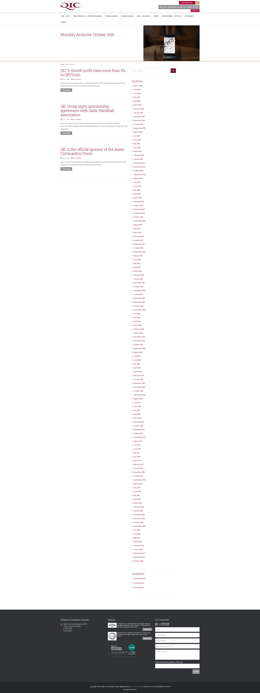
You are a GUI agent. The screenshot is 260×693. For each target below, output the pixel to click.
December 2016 (139, 472)
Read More (147, 629)
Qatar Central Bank (135, 686)
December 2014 (139, 553)
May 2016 (137, 495)
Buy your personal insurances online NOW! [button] (179, 7)
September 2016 (140, 480)
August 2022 (138, 256)
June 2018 (137, 406)
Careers (194, 10)
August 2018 (138, 399)
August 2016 (138, 484)
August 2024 (138, 178)
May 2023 (137, 229)
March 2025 (138, 151)
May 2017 (137, 453)
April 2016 (137, 499)
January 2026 (138, 113)
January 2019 (138, 379)
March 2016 (138, 503)
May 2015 (137, 538)
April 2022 (137, 267)
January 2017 (138, 468)
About (68, 16)
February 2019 (139, 375)
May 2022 (137, 263)
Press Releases (139, 583)
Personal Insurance (111, 16)
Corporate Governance (94, 16)
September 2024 (140, 174)
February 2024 (139, 201)
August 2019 (138, 352)
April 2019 (137, 368)
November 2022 (139, 244)
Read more (66, 90)
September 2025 (140, 128)
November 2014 (139, 557)
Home (62, 16)
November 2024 (139, 167)
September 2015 (140, 526)
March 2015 (138, 542)
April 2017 (137, 457)
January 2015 (138, 549)
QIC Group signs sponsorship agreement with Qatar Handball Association (87, 110)
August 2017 (138, 441)
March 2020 (138, 325)
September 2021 (140, 290)
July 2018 (137, 402)
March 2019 (138, 372)
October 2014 (138, 561)
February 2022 (139, 275)
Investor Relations (79, 16)
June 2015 (137, 534)
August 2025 (138, 132)
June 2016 (137, 491)
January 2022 (138, 279)
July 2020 (137, 314)
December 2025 (139, 116)
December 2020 (139, 298)
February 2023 (139, 236)
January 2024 (138, 205)
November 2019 (139, 341)
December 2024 (139, 163)
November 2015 (139, 518)
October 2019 (138, 344)
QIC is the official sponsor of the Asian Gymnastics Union (92, 151)
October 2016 (138, 476)
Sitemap (125, 689)
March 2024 (138, 198)
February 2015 (139, 545)
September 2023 (140, 221)
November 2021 (139, 283)
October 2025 (138, 124)
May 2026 (137, 97)
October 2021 (138, 286)
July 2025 (137, 136)
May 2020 (137, 317)
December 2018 (139, 383)
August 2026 (138, 86)
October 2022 (138, 248)
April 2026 (137, 101)
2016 (67, 64)
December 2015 (139, 514)
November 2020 (139, 302)
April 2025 (137, 147)
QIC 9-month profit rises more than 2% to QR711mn (92, 72)
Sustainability (189, 16)
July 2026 (137, 89)
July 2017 (137, 445)
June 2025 (137, 140)
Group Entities (186, 3)
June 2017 (137, 449)
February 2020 (139, 329)
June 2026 (137, 93)
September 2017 (140, 437)
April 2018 (137, 414)
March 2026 (138, 105)
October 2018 (138, 391)
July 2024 (137, 182)
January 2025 (138, 159)
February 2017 (139, 464)
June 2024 (137, 186)
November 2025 (139, 120)
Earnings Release (140, 578)
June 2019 (137, 360)
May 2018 (137, 410)
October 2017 (138, 433)
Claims (139, 16)
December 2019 (139, 337)
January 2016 (138, 511)
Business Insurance (127, 16)
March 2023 (138, 232)
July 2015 (137, 530)
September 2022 (140, 252)
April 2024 (137, 194)
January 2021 (138, 294)
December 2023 (139, 209)
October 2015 (138, 522)
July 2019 (137, 356)
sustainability (139, 587)
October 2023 (138, 217)
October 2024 (138, 171)
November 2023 (139, 213)
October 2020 (138, 306)
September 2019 (140, 348)
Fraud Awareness (167, 16)
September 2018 (140, 395)
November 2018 (139, 387)
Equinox (63, 22)
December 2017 (139, 429)
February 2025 (139, 155)
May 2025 (137, 143)
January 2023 (138, 240)
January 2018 (138, 426)
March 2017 (138, 460)
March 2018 (138, 418)
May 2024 (137, 190)
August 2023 (138, 225)
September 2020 (140, 310)
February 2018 (139, 422)
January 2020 (138, 333)
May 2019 (137, 364)
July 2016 (137, 487)
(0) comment (77, 79)
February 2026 (139, 109)
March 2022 (138, 271)
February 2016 (139, 507)
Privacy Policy (133, 689)
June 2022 (137, 259)
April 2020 (137, 321)
